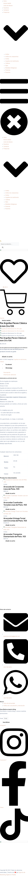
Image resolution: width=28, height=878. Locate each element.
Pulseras (7, 70)
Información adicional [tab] (10, 374)
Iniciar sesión (7, 3)
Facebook (9, 364)
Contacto (6, 10)
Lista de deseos (8, 5)
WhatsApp (9, 368)
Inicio (5, 1)
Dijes (6, 65)
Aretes (7, 59)
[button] (14, 105)
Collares (7, 63)
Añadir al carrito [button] (10, 493)
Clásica (2, 361)
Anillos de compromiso (11, 56)
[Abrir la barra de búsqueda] (0, 241)
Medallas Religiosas (11, 68)
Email (1, 718)
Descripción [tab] (7, 372)
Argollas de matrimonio (12, 61)
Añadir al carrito (7, 356)
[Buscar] (2, 247)
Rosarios (7, 72)
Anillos (7, 54)
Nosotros (6, 8)
